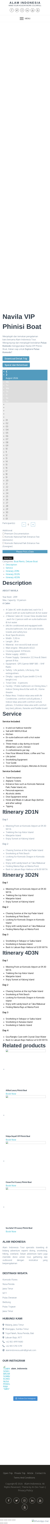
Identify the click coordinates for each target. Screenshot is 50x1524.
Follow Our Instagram (27, 1398)
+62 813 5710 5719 (14, 1346)
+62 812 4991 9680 (14, 1341)
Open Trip (8, 1473)
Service (9, 567)
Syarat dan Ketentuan (16, 365)
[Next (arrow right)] (5, 1523)
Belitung (7, 1302)
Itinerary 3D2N (13, 574)
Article (30, 1473)
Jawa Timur (8, 1288)
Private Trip (20, 1473)
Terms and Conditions (24, 1477)
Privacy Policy (25, 1490)
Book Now (8, 558)
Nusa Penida (8, 1284)
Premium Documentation (17, 533)
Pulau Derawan (10, 1297)
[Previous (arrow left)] (1, 1523)
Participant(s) (9, 523)
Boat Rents (19, 561)
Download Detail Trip (16, 358)
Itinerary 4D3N (13, 577)
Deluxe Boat (32, 561)
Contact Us (40, 1473)
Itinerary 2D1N (12, 571)
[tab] (27, 564)
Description (11, 564)
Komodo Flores (10, 1279)
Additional (7, 530)
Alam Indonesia (25, 2)
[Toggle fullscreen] (9, 1520)
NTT (5, 1293)
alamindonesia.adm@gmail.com (21, 1350)
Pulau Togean (9, 1306)
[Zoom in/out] (13, 1520)
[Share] (5, 1520)
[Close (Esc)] (1, 1520)
